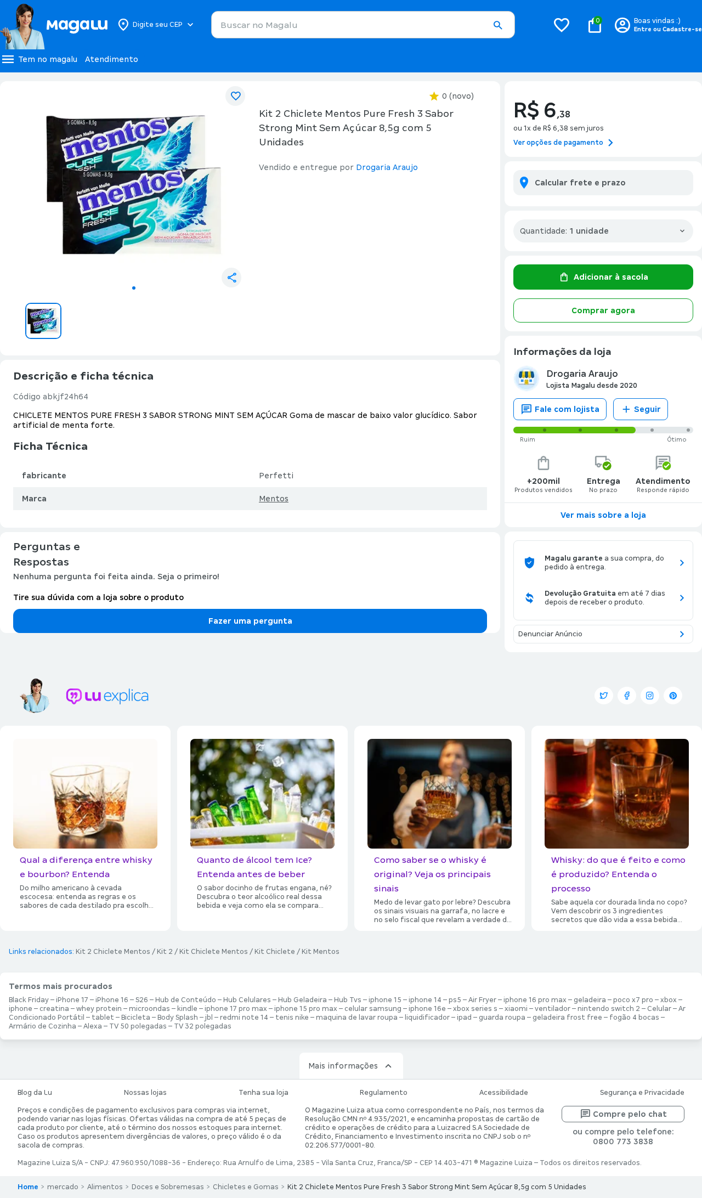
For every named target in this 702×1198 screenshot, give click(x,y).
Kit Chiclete (274, 952)
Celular (659, 1009)
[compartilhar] (231, 277)
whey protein (99, 1009)
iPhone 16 (111, 1000)
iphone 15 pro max (305, 1009)
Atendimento (111, 59)
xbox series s (475, 1009)
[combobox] (363, 24)
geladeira (590, 1000)
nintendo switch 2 (609, 1009)
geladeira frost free (567, 1017)
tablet (103, 1017)
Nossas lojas (145, 1093)
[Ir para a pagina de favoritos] (561, 24)
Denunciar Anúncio (550, 634)
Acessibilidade (503, 1093)
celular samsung (372, 1009)
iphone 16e (427, 1009)
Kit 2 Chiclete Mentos (113, 952)
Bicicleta (135, 1017)
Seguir (647, 409)
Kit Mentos (320, 952)
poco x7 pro (633, 1000)
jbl (209, 1017)
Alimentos (105, 1187)
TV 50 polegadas (138, 1026)
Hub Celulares (247, 1000)
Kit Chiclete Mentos (213, 952)
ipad (464, 1017)
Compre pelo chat (630, 1114)
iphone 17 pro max (236, 1009)
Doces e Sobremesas (168, 1187)
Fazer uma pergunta (250, 621)
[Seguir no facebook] (627, 695)
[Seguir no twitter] (604, 695)
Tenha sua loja (263, 1093)
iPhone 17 (72, 1000)
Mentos (273, 498)
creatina (54, 1009)
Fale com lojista (567, 409)
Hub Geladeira (302, 1000)
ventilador (552, 1009)
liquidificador (427, 1017)
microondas (149, 1009)
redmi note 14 (244, 1017)
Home (28, 1187)
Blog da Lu (35, 1093)
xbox (668, 1000)
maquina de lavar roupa (357, 1017)
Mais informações (343, 1065)
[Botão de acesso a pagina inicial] (53, 24)
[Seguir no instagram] (650, 695)
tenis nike (292, 1017)
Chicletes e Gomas (246, 1187)
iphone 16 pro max (535, 1000)
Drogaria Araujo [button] (387, 167)
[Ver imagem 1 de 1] (133, 184)
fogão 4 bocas (634, 1017)
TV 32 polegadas (202, 1026)
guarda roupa (502, 1017)
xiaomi (516, 1009)
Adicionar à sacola (611, 277)
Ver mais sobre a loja (603, 515)
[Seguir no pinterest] (673, 695)
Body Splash (177, 1017)
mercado (62, 1187)
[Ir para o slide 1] (133, 288)
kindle (187, 1009)
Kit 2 (165, 952)
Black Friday (29, 1000)
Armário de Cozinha (42, 1026)
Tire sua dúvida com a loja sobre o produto (98, 597)
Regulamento (383, 1093)
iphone (20, 1009)
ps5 (455, 1000)
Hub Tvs (347, 1000)
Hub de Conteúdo (185, 1000)
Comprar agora (603, 310)
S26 (141, 1000)
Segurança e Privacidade (642, 1093)
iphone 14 (425, 1000)
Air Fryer (482, 1000)
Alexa (92, 1026)
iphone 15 (385, 1000)
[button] (497, 25)
